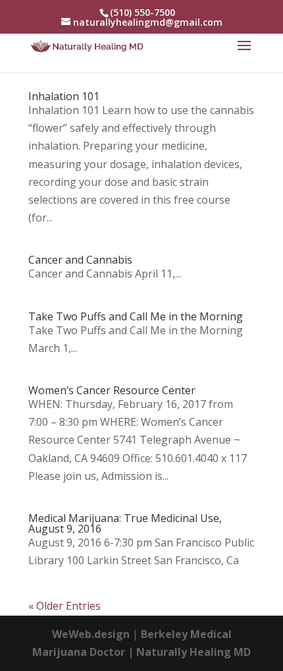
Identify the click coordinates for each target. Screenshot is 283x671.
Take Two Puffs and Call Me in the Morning (135, 316)
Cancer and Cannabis (80, 259)
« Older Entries (64, 605)
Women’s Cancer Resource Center (111, 390)
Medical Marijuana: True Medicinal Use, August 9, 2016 (125, 523)
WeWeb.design (91, 634)
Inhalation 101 (63, 96)
